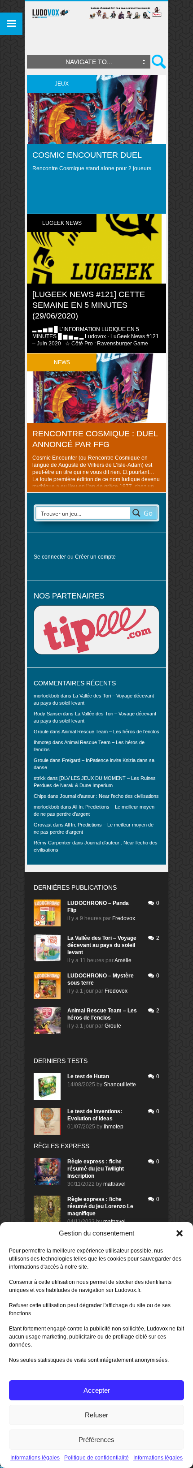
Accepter (96, 1390)
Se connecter (50, 557)
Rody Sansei (47, 713)
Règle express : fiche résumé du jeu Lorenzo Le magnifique (100, 1206)
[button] (179, 1233)
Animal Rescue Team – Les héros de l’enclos (110, 731)
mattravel (114, 1184)
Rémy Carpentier (52, 842)
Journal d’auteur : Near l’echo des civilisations (109, 796)
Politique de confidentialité (96, 1458)
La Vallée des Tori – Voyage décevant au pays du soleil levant (101, 945)
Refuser (96, 1415)
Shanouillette (120, 1084)
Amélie (123, 960)
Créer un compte (95, 557)
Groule (113, 1026)
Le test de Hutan (88, 1076)
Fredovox (123, 918)
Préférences (96, 1439)
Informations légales (35, 1458)
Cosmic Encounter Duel (87, 155)
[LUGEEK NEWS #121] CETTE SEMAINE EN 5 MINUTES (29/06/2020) (88, 305)
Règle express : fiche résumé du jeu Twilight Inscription (95, 1168)
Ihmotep (42, 742)
